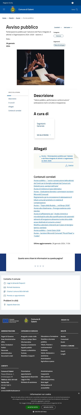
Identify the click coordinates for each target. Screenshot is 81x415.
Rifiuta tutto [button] (48, 407)
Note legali (44, 382)
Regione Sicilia (8, 3)
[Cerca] (77, 9)
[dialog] (40, 403)
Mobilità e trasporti (27, 356)
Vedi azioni (67, 27)
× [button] (79, 393)
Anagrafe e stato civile (28, 336)
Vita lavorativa (26, 342)
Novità (11, 18)
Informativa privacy (47, 379)
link (61, 403)
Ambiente (44, 350)
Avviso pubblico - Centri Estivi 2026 (47, 230)
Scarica (70, 165)
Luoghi (63, 354)
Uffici (3, 342)
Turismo (24, 353)
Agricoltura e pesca (47, 361)
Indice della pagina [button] (14, 92)
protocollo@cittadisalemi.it (10, 390)
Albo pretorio (45, 377)
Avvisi (18, 18)
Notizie (63, 336)
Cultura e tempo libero (28, 339)
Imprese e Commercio (28, 345)
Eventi (63, 351)
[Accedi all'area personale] (72, 3)
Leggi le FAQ (25, 379)
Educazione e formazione (49, 336)
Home (4, 18)
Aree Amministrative (8, 339)
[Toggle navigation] (4, 9)
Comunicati (64, 339)
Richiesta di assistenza (29, 382)
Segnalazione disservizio (29, 377)
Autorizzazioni (46, 358)
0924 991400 (12, 379)
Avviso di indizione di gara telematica (47, 188)
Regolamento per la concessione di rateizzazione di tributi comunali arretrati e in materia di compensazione (53, 200)
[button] (40, 412)
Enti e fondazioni (7, 345)
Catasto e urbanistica (28, 350)
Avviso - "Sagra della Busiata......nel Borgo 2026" (52, 205)
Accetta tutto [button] (33, 407)
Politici (3, 347)
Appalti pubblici (26, 347)
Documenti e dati (7, 356)
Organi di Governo (7, 336)
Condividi (57, 27)
